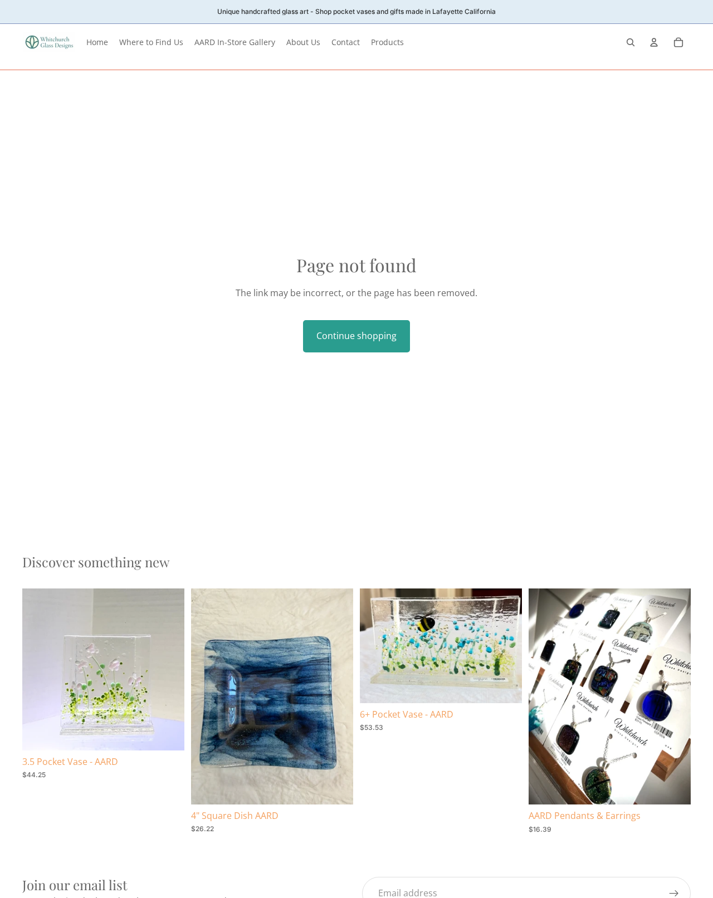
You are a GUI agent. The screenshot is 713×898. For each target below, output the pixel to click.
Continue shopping (356, 336)
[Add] (167, 733)
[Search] (630, 42)
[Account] (654, 42)
